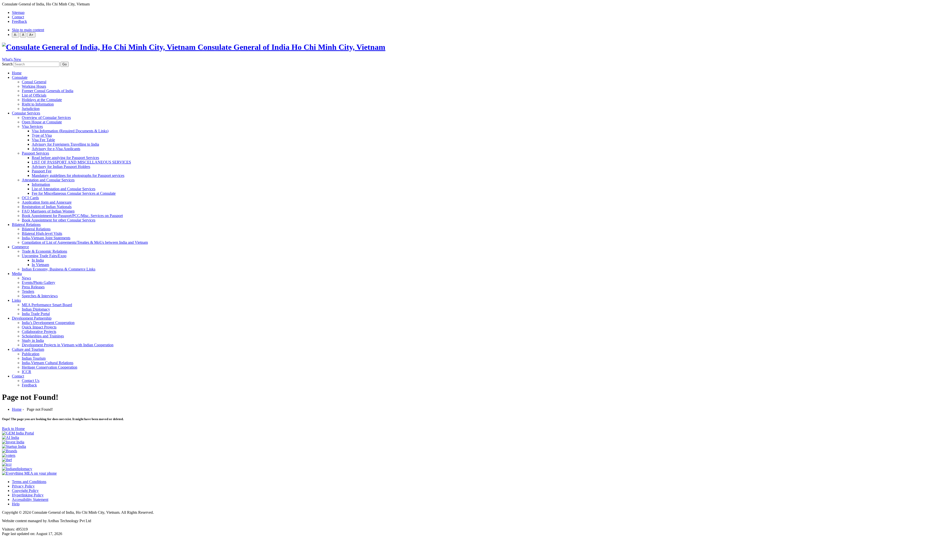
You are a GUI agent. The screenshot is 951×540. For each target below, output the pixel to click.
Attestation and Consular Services (48, 180)
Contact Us (30, 380)
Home (17, 73)
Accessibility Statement (30, 499)
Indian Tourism (34, 358)
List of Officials (34, 95)
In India (38, 260)
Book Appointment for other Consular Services (58, 220)
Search (7, 64)
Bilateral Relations (26, 224)
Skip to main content (28, 30)
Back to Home (13, 429)
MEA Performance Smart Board (47, 305)
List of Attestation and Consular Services (63, 189)
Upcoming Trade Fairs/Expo (44, 256)
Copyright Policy (25, 490)
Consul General (34, 82)
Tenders (28, 291)
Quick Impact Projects (39, 327)
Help (16, 504)
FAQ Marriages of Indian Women (48, 211)
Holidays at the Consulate (42, 100)
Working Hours (34, 86)
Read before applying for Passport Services (65, 158)
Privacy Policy (23, 486)
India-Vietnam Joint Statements (46, 238)
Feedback (19, 21)
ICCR (26, 372)
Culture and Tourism (28, 349)
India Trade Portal (36, 314)
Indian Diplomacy (36, 309)
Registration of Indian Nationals (47, 207)
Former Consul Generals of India (47, 91)
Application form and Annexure (47, 202)
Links (16, 300)
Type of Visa (42, 135)
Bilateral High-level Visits (42, 233)
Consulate (19, 77)
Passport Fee (42, 171)
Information (41, 184)
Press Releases (33, 287)
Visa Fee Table (43, 140)
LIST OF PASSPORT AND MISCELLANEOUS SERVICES (81, 162)
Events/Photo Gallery (38, 282)
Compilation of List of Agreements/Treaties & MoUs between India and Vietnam (85, 242)
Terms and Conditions (29, 482)
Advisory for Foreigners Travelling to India (65, 144)
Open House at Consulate (42, 122)
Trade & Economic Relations (44, 251)
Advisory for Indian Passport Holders (61, 166)
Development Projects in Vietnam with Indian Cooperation (67, 345)
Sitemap (18, 12)
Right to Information (38, 104)
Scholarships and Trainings (43, 336)
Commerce (20, 247)
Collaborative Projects (39, 331)
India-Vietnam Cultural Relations (47, 363)
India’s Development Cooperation (48, 323)
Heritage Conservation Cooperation (49, 367)
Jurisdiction (31, 109)
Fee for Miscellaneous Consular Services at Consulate (74, 193)
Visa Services (32, 126)
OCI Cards (30, 198)
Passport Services (35, 153)
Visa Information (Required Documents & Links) (70, 131)
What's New (11, 59)
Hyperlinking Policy (28, 495)
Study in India (33, 340)
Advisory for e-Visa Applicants (56, 149)
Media (17, 273)
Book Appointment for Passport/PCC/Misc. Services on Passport (72, 216)
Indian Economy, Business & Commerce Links (58, 269)
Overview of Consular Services (46, 117)
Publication (30, 354)
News (26, 278)
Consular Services (26, 113)
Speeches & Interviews (40, 296)
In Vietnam (40, 265)
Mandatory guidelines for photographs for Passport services (78, 175)
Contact (18, 17)
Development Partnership (32, 318)
